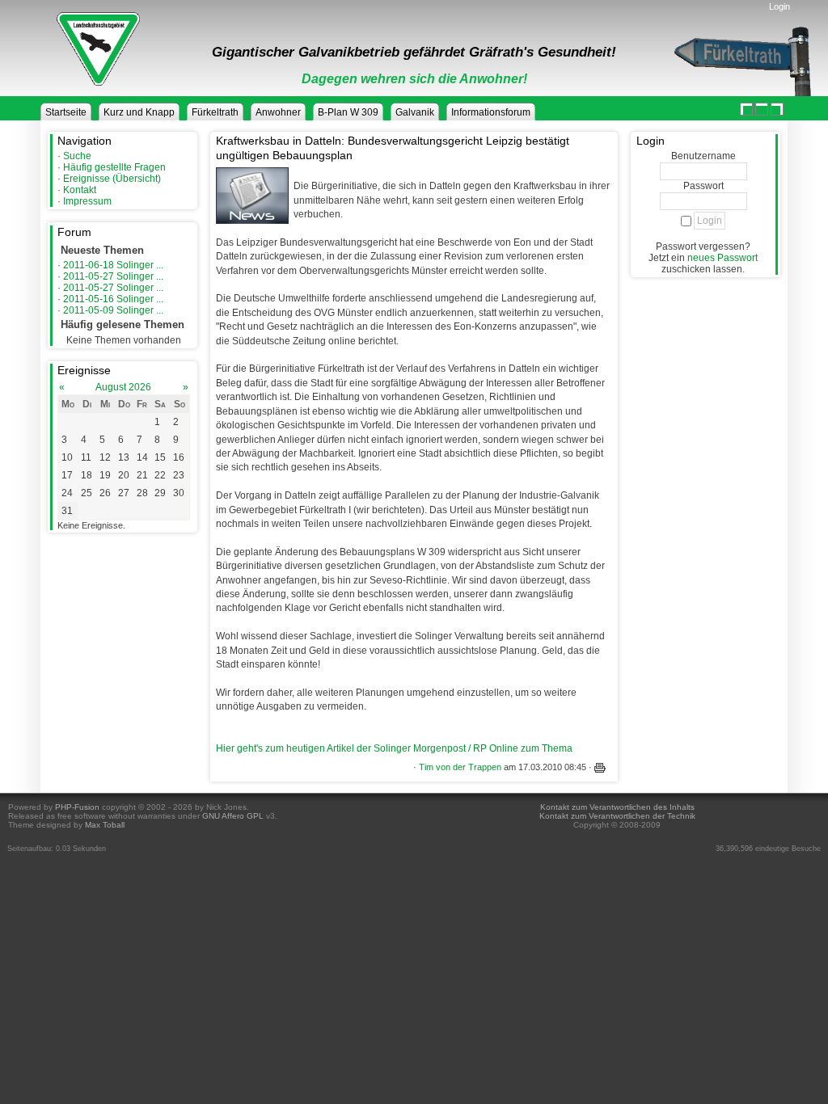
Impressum (87, 201)
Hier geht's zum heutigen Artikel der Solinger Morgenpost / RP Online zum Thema (394, 748)
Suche (77, 156)
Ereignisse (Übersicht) (112, 178)
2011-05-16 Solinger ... (113, 299)
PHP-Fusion (77, 807)
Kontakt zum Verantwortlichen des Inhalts (617, 807)
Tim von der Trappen (460, 767)
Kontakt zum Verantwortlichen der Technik (617, 815)
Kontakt (79, 190)
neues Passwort (722, 257)
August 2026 (123, 387)
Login (779, 6)
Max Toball (105, 824)
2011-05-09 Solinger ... (113, 310)
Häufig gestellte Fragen (114, 167)
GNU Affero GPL (233, 815)
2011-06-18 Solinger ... (113, 265)
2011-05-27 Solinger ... (113, 276)
